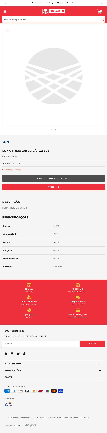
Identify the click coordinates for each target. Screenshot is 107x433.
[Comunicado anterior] (5, 3)
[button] (99, 11)
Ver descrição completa (12, 170)
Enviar (92, 344)
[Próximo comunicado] (102, 3)
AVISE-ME (53, 187)
